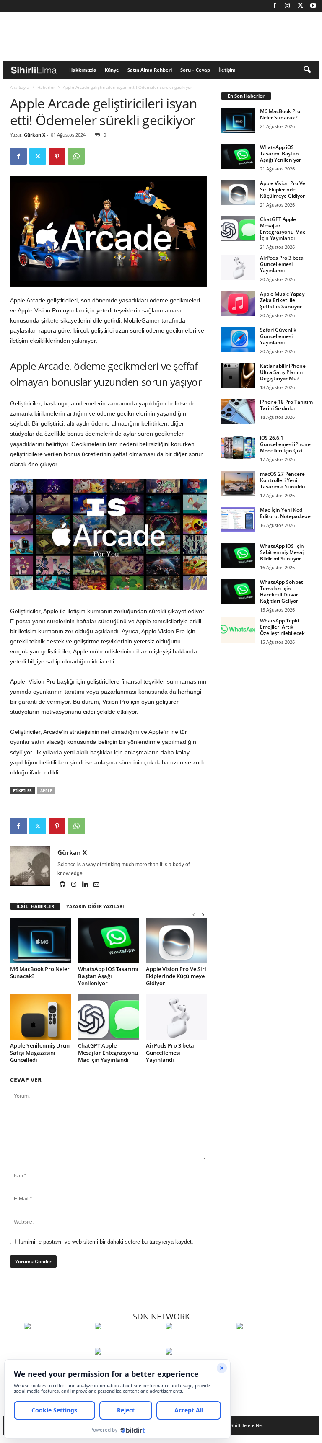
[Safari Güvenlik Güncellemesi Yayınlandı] (238, 339)
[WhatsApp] (76, 156)
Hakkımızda (82, 70)
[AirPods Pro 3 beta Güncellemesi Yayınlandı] (176, 1016)
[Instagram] (287, 6)
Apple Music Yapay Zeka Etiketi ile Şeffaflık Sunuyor (282, 300)
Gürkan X (34, 135)
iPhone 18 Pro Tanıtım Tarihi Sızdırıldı (286, 405)
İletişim (227, 70)
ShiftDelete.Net (247, 1425)
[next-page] (203, 914)
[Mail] (96, 885)
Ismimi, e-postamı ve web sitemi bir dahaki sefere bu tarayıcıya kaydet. (106, 1242)
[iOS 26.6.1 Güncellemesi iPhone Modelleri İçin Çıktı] (238, 447)
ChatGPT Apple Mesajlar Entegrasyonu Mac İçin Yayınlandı (108, 1053)
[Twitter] (300, 6)
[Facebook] (274, 6)
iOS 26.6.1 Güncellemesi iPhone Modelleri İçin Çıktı (285, 444)
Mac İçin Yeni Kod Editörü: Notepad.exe (285, 513)
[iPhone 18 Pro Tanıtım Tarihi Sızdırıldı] (238, 411)
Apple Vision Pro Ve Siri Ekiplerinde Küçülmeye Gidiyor (176, 976)
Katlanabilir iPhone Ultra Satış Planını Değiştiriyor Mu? (283, 372)
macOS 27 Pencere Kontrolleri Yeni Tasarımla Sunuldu (282, 480)
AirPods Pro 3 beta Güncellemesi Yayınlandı (170, 1053)
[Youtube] (313, 6)
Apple (17, 681)
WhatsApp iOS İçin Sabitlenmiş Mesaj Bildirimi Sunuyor (282, 552)
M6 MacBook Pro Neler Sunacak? (40, 972)
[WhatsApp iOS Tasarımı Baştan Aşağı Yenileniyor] (108, 940)
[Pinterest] (57, 156)
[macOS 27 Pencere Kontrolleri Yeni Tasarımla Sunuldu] (238, 483)
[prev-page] (193, 914)
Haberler (46, 87)
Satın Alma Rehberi (149, 70)
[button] (307, 70)
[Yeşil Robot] (199, 1341)
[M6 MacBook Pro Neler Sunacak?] (40, 940)
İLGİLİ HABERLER (35, 906)
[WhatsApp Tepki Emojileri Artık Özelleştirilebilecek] (238, 630)
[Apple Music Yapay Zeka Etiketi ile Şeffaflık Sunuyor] (238, 303)
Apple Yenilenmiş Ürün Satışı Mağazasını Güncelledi (40, 1053)
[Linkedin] (85, 885)
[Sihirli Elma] (128, 1341)
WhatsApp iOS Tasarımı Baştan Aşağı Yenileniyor (108, 976)
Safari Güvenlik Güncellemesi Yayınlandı (278, 336)
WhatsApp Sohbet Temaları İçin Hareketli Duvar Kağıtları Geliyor (281, 591)
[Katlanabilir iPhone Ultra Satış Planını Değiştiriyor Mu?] (238, 375)
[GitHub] (63, 885)
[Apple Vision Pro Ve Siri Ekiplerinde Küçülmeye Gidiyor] (176, 940)
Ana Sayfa (19, 87)
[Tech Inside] (269, 1341)
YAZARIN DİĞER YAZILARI (95, 906)
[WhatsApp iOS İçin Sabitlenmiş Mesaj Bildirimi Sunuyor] (238, 555)
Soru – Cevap (195, 70)
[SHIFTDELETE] (57, 1341)
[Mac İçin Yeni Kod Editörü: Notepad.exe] (238, 519)
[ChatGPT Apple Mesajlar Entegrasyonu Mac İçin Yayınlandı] (108, 1016)
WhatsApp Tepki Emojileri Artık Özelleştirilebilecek (282, 627)
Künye (112, 70)
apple (46, 790)
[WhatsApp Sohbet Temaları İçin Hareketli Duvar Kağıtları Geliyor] (238, 591)
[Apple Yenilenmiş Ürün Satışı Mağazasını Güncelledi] (40, 1016)
